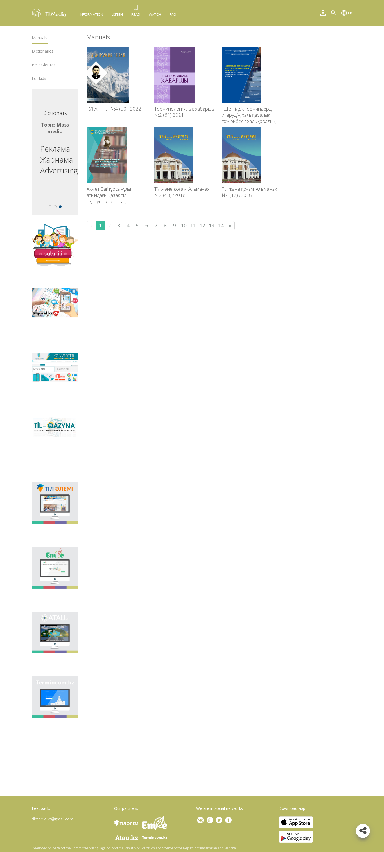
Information (91, 14)
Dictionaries (42, 51)
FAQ (173, 14)
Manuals (39, 37)
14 (221, 225)
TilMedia (50, 13)
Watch (155, 14)
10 (184, 225)
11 (193, 225)
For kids (39, 78)
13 (211, 225)
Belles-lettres (44, 65)
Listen (117, 14)
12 (202, 225)
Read (135, 14)
